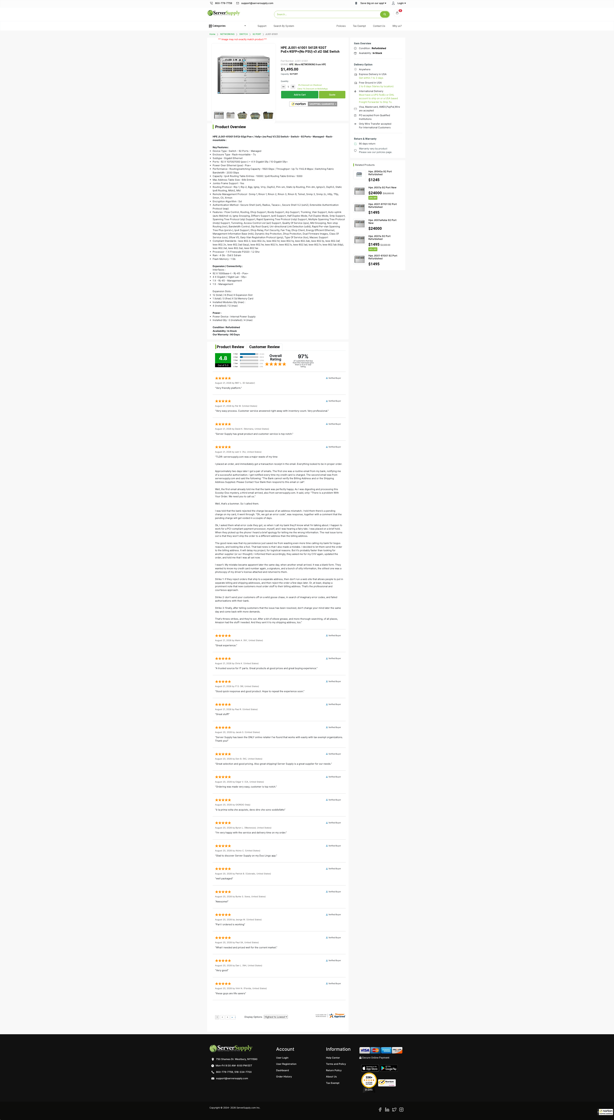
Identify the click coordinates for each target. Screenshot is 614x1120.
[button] (605, 1112)
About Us (331, 1076)
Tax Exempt (359, 26)
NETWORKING (227, 34)
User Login (282, 1057)
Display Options (253, 1016)
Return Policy (334, 1070)
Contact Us (379, 26)
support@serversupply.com (257, 3)
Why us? (397, 26)
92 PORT (257, 34)
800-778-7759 (223, 3)
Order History (284, 1076)
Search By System (284, 26)
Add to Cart (300, 94)
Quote (332, 94)
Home (212, 34)
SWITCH (243, 34)
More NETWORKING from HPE (310, 64)
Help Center (333, 1057)
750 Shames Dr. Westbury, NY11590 (236, 1059)
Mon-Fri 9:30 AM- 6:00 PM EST (233, 1065)
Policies (341, 26)
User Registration (286, 1063)
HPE (291, 64)
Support (262, 26)
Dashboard (282, 1070)
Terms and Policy (336, 1063)
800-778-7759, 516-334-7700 (233, 1071)
